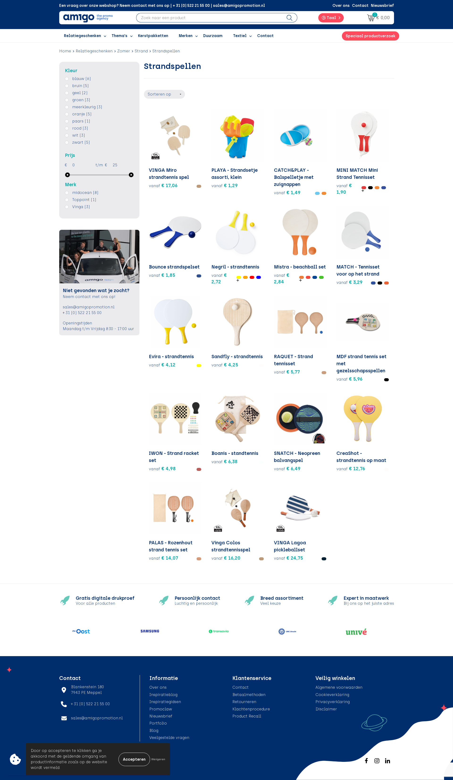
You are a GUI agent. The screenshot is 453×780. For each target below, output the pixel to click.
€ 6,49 (287, 468)
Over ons (341, 5)
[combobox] (209, 17)
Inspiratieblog (163, 694)
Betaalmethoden (248, 694)
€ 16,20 (225, 558)
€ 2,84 (281, 278)
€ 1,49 (287, 192)
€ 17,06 (163, 185)
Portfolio (158, 723)
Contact (360, 5)
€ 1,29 (224, 185)
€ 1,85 (162, 275)
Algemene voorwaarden (338, 687)
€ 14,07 (163, 558)
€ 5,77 (287, 372)
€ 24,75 (288, 558)
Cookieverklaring (332, 694)
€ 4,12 (162, 365)
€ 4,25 (224, 365)
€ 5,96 (349, 379)
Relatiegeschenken (94, 51)
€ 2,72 (219, 278)
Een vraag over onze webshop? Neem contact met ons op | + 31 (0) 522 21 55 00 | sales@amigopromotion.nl (162, 5)
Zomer (123, 51)
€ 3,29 (349, 282)
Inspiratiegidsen (165, 702)
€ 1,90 (344, 189)
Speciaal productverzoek (370, 36)
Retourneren (244, 702)
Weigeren (158, 759)
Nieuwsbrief (382, 5)
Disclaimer (326, 709)
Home (65, 51)
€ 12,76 (350, 468)
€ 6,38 (224, 461)
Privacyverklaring (332, 702)
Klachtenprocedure (251, 709)
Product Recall (246, 716)
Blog (153, 730)
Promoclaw (160, 709)
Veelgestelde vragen (169, 737)
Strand (141, 51)
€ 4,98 (162, 468)
